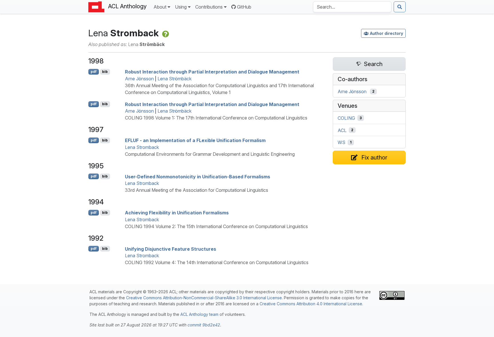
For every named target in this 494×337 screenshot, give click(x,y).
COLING (346, 118)
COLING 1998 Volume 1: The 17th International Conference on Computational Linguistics (216, 118)
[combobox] (352, 6)
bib (105, 71)
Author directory (386, 33)
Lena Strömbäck (175, 78)
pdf (94, 71)
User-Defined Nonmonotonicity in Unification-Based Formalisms (197, 176)
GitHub (244, 7)
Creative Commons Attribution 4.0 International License (311, 303)
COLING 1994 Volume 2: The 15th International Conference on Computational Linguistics (216, 226)
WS (341, 142)
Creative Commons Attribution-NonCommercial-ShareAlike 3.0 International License (204, 297)
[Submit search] (400, 6)
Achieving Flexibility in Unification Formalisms (177, 213)
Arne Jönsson (139, 78)
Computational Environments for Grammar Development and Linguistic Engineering (210, 154)
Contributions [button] (209, 7)
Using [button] (181, 7)
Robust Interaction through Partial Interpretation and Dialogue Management (212, 72)
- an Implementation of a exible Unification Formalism (195, 140)
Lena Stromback (142, 147)
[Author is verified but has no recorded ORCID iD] (165, 33)
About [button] (160, 7)
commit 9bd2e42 (204, 324)
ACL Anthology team (199, 314)
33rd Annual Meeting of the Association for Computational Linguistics (196, 190)
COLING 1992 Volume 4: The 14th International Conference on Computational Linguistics (216, 262)
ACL (342, 130)
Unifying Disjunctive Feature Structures (170, 249)
